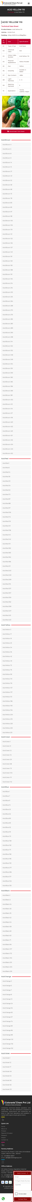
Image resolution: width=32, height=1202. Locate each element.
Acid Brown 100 (8, 220)
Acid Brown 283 (8, 323)
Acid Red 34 (6, 485)
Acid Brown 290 (8, 332)
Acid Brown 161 (7, 256)
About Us (4, 1129)
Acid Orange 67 (8, 1017)
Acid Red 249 (7, 575)
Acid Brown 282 (8, 319)
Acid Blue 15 (6, 805)
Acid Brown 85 (7, 207)
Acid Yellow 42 (7, 656)
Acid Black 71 (7, 940)
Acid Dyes (11, 12)
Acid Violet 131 (7, 1089)
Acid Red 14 (6, 472)
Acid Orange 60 (8, 1012)
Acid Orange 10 (7, 999)
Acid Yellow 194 (8, 710)
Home (3, 1126)
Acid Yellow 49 (7, 661)
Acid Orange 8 (7, 994)
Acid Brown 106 (8, 225)
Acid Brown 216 (8, 288)
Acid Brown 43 (7, 176)
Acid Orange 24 (8, 1003)
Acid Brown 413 (8, 404)
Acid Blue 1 (6, 791)
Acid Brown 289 (8, 328)
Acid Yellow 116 (7, 683)
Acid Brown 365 (8, 382)
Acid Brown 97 (7, 211)
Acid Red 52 (6, 490)
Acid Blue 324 (7, 881)
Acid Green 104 (7, 773)
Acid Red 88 (6, 503)
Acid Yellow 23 (7, 643)
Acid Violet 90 (7, 1080)
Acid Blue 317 (7, 876)
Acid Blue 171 (7, 850)
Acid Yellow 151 (7, 697)
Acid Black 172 (7, 953)
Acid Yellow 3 (7, 629)
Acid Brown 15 (7, 167)
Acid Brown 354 (8, 364)
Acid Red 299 (7, 579)
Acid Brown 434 (8, 444)
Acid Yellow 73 (7, 665)
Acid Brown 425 (8, 431)
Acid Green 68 (7, 764)
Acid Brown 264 (8, 301)
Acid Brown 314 (8, 341)
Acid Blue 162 (7, 845)
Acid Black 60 (7, 931)
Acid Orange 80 (8, 1026)
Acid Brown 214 (8, 283)
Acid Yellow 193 (7, 705)
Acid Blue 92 (7, 827)
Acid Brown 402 (8, 399)
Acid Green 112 (7, 782)
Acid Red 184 (7, 557)
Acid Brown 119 (7, 229)
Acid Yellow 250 (8, 728)
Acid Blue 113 (7, 836)
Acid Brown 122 (8, 238)
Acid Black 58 (7, 926)
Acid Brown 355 (8, 368)
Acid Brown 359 (8, 373)
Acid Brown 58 (7, 185)
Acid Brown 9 (7, 158)
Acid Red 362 (7, 602)
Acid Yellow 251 (7, 732)
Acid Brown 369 (8, 391)
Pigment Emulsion (7, 1133)
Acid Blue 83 (7, 823)
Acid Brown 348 (8, 355)
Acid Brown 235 (8, 297)
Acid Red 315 (7, 584)
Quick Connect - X (22, 1173)
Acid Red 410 (7, 615)
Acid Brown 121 (7, 234)
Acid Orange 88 (8, 1035)
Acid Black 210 (7, 962)
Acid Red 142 (7, 539)
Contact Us (4, 1140)
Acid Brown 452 (8, 453)
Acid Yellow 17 (7, 634)
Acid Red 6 (6, 467)
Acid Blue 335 (7, 885)
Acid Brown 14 (7, 162)
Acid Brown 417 (8, 413)
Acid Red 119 (7, 521)
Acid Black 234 (7, 967)
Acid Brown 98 (7, 216)
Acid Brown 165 (8, 265)
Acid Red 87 (6, 499)
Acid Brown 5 (7, 149)
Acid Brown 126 (8, 243)
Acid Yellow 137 (7, 692)
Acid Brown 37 (7, 171)
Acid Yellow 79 (7, 670)
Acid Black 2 (7, 900)
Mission (3, 1137)
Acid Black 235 (7, 971)
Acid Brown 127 (8, 247)
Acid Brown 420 (8, 422)
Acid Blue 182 (7, 854)
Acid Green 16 (7, 755)
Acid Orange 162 (8, 1048)
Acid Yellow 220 (8, 723)
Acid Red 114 (7, 517)
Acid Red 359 (7, 597)
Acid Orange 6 (7, 985)
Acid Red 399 (7, 606)
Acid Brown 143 (8, 252)
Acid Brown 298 (8, 337)
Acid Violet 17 (7, 1067)
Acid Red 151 (7, 544)
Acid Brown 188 (8, 270)
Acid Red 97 (6, 508)
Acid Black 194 (7, 958)
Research (4, 1135)
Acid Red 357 (7, 593)
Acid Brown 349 (8, 359)
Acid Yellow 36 (7, 652)
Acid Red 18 (6, 476)
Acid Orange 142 (8, 1039)
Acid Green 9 (7, 746)
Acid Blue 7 (6, 796)
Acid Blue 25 (7, 809)
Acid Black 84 (7, 944)
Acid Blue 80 (7, 818)
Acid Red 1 (6, 463)
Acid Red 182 (7, 548)
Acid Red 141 (7, 535)
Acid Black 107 (7, 949)
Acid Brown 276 (8, 314)
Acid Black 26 (7, 908)
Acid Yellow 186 (7, 701)
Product (3, 1131)
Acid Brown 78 (7, 198)
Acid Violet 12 (7, 1062)
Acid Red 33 (6, 481)
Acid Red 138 (7, 530)
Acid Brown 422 (8, 426)
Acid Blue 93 (7, 832)
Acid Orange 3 (7, 981)
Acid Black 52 (7, 917)
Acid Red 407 (7, 611)
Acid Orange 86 (8, 1030)
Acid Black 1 (6, 895)
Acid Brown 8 (7, 153)
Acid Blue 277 (7, 867)
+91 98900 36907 (9, 1156)
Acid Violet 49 (7, 1071)
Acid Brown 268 (8, 306)
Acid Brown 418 (8, 417)
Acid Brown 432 (8, 440)
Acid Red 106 (7, 512)
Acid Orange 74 (8, 1021)
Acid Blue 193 (7, 863)
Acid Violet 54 (7, 1076)
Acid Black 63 (7, 935)
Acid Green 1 (7, 741)
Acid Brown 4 (7, 144)
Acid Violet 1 (6, 1058)
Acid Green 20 (7, 759)
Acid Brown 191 (7, 274)
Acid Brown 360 (8, 377)
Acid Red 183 (7, 553)
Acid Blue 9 (6, 800)
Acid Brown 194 (8, 279)
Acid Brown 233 (8, 292)
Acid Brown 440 (8, 449)
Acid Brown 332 (8, 350)
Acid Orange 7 (7, 990)
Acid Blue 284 (7, 872)
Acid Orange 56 (8, 1008)
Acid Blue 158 (7, 841)
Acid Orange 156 (8, 1044)
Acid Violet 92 (7, 1085)
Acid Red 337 (7, 588)
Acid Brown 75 (7, 194)
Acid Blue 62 (7, 814)
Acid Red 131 (7, 526)
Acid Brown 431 (8, 435)
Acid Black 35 (7, 913)
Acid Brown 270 (8, 310)
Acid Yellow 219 (7, 719)
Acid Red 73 (6, 494)
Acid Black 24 (7, 904)
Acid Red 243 (7, 570)
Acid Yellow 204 (8, 714)
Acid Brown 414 (8, 408)
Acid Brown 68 (7, 189)
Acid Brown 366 (8, 386)
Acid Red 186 (7, 561)
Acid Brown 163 (8, 261)
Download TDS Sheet (16, 131)
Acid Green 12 (7, 750)
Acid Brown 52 (7, 180)
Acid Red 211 (7, 566)
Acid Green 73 (7, 768)
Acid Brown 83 (7, 203)
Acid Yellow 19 (7, 638)
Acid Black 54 (7, 922)
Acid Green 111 (7, 777)
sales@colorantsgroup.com (14, 1157)
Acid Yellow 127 (7, 688)
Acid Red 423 (7, 620)
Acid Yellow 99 (7, 674)
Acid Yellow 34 (7, 647)
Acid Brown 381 (8, 395)
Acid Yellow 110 (7, 679)
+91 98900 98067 (9, 1175)
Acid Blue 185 (7, 859)
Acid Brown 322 (8, 346)
